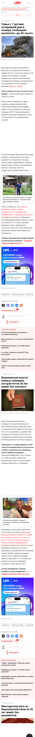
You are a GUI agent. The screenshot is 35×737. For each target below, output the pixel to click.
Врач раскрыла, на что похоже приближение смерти (17, 340)
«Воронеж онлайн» (15, 86)
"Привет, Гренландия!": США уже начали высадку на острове (15, 664)
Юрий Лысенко (7, 618)
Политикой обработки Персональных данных (13, 9)
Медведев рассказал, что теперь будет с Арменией (16, 347)
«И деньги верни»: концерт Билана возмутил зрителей (17, 684)
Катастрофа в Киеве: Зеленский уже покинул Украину (17, 360)
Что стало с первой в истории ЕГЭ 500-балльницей (15, 353)
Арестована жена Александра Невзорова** (16, 690)
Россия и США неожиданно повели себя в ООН (16, 367)
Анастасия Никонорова (9, 288)
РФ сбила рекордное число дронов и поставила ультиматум (14, 333)
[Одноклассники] (21, 305)
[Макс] (8, 305)
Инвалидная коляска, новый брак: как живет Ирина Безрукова (17, 677)
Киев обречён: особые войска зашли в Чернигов (15, 695)
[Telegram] (12, 305)
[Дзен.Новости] (3, 305)
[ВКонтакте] (17, 305)
